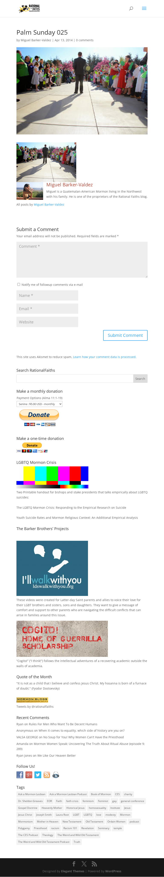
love (98, 815)
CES (117, 794)
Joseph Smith (44, 815)
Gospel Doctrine (27, 808)
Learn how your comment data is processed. (104, 357)
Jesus (127, 808)
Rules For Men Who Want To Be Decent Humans (63, 724)
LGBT (27, 605)
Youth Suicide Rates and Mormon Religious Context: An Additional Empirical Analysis (77, 518)
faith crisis (72, 801)
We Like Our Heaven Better (56, 755)
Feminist (103, 801)
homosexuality (97, 808)
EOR (49, 801)
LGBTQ (88, 815)
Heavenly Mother (52, 808)
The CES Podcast (28, 835)
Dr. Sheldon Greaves (30, 801)
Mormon (125, 815)
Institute (115, 808)
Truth (77, 842)
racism (55, 828)
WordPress (113, 871)
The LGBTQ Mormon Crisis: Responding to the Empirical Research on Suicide (71, 508)
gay (114, 801)
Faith (59, 801)
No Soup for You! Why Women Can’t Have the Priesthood (83, 737)
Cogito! (22, 661)
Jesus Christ (25, 815)
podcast (134, 821)
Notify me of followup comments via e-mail (52, 285)
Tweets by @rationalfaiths (35, 707)
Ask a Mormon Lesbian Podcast (68, 794)
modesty (110, 815)
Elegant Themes (72, 871)
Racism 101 (70, 828)
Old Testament (94, 821)
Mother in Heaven (47, 821)
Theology (47, 835)
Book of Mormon (101, 794)
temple (118, 828)
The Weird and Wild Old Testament (78, 835)
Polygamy (24, 828)
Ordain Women (116, 821)
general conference (132, 801)
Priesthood (40, 828)
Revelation (87, 828)
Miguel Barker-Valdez (36, 40)
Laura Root (62, 815)
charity (128, 794)
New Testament (72, 821)
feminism (88, 801)
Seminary (103, 828)
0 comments (85, 40)
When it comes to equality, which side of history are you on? (81, 730)
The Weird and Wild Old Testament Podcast (43, 842)
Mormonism (25, 821)
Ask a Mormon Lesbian (31, 794)
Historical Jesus (75, 808)
